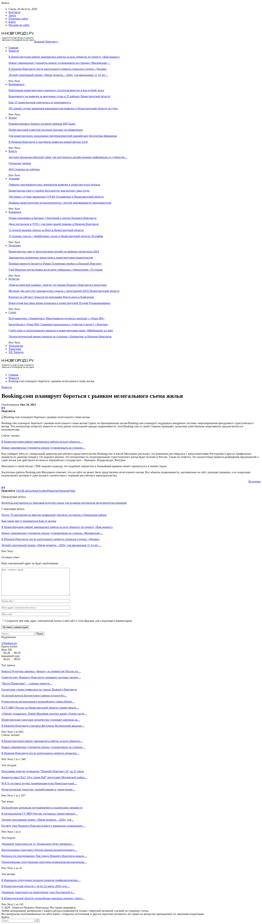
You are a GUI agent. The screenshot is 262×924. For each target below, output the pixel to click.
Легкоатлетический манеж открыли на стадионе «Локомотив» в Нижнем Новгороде (60, 336)
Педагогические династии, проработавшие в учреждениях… (38, 789)
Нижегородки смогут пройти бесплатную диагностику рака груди (49, 190)
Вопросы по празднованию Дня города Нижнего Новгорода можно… (44, 855)
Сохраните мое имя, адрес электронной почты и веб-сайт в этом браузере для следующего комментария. (68, 620)
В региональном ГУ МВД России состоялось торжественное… (39, 813)
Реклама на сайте (19, 25)
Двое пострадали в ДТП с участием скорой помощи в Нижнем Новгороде (54, 224)
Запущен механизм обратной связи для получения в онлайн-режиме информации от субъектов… (68, 157)
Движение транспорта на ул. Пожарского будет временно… (37, 843)
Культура (14, 278)
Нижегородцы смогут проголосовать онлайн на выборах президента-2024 (54, 251)
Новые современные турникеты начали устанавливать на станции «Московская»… (59, 62)
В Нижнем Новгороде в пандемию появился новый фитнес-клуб (48, 141)
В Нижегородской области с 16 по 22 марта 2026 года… (35, 886)
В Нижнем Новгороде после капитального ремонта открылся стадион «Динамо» (58, 68)
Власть (13, 151)
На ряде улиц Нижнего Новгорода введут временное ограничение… (43, 825)
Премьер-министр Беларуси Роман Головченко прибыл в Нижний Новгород (55, 263)
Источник (254, 481)
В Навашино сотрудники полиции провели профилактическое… (41, 880)
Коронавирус (17, 84)
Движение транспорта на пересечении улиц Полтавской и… (38, 892)
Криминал (15, 211)
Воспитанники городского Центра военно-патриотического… (39, 849)
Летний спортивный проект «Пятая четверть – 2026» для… (37, 819)
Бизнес (13, 117)
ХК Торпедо (16, 352)
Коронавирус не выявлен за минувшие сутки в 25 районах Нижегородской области (59, 96)
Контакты (14, 12)
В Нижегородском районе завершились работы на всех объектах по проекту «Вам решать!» (64, 56)
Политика (15, 245)
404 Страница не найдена (24, 169)
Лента (12, 15)
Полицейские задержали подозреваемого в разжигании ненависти (42, 807)
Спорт (12, 312)
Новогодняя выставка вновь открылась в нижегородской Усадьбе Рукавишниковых (60, 303)
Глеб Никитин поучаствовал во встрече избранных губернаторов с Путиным (55, 269)
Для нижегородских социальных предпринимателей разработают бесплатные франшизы (63, 135)
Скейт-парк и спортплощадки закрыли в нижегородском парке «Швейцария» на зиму (61, 330)
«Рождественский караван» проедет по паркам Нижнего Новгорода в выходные (58, 284)
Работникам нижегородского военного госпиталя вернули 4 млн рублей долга (56, 90)
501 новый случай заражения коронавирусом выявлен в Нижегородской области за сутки (63, 108)
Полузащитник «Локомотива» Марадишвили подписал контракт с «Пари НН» (56, 318)
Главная (13, 47)
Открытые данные (20, 163)
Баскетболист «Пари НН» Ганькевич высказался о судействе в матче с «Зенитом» (58, 324)
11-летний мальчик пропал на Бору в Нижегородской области (46, 230)
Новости (14, 50)
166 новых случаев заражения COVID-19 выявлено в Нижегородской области (56, 196)
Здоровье (14, 178)
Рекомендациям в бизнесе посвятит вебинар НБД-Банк (42, 123)
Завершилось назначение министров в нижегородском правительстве (51, 257)
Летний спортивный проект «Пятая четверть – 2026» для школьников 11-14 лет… (58, 74)
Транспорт (15, 348)
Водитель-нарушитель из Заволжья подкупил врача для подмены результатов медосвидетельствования (64, 502)
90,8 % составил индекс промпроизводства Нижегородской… (39, 783)
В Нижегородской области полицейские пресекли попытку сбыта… (43, 898)
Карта (12, 21)
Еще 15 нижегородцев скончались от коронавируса (40, 102)
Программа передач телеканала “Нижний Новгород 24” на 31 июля (42, 771)
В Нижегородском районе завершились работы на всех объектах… (42, 441)
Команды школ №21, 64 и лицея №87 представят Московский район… (44, 777)
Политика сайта (18, 18)
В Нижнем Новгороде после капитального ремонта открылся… (40, 753)
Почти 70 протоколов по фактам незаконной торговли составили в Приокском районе (54, 514)
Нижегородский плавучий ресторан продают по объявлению (46, 129)
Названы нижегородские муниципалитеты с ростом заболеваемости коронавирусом (60, 202)
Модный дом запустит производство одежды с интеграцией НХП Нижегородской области (64, 290)
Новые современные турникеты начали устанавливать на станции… (43, 447)
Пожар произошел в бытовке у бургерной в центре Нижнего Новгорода (52, 218)
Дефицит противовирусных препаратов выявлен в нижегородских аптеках (54, 184)
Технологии (16, 345)
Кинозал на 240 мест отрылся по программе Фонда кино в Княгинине (51, 297)
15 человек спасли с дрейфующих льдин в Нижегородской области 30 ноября (56, 236)
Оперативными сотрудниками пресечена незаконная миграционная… (44, 862)
